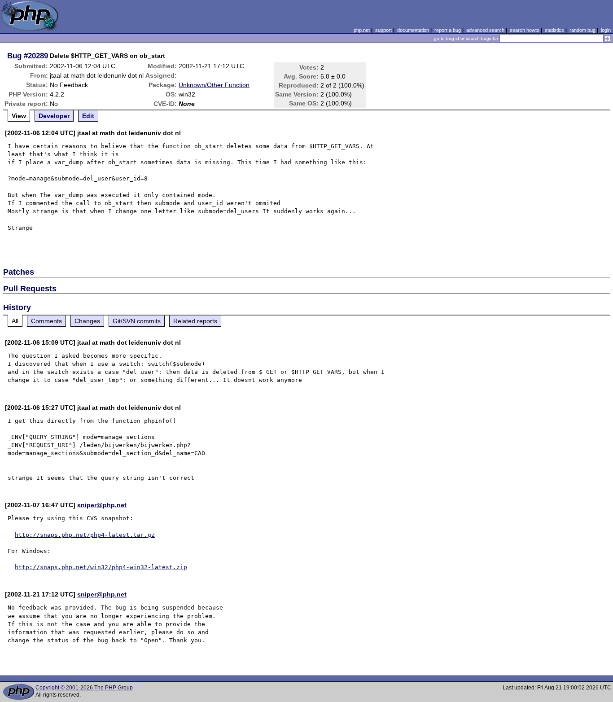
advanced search (485, 30)
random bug (582, 30)
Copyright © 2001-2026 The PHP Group (84, 687)
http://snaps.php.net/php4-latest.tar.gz (85, 534)
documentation (413, 30)
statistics (554, 30)
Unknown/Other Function (214, 84)
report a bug (447, 30)
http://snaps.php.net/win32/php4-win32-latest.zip (101, 567)
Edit (88, 115)
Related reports (195, 321)
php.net (362, 30)
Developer (54, 115)
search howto (524, 30)
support (383, 30)
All (15, 321)
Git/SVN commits (137, 321)
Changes (87, 321)
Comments (46, 321)
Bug (14, 55)
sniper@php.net (102, 505)
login (606, 30)
